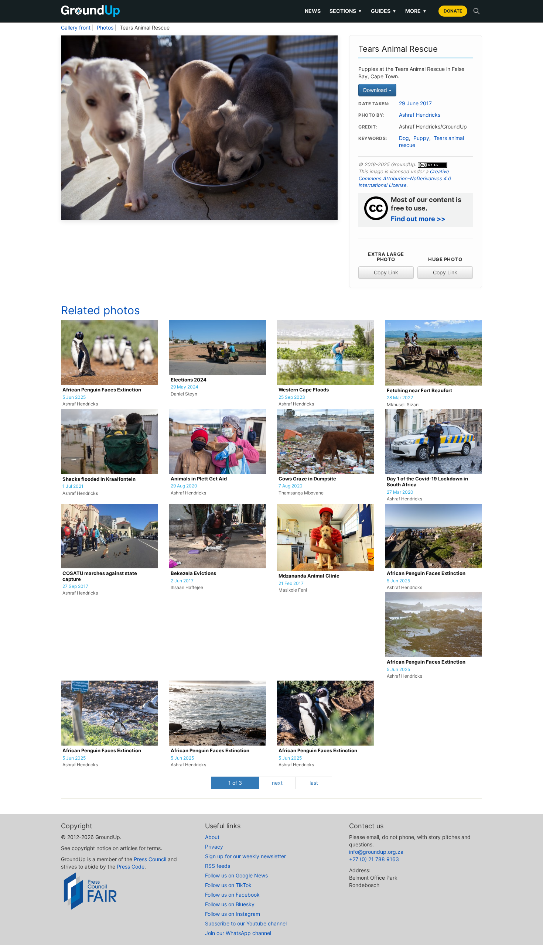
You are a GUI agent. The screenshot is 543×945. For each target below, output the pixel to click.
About (212, 837)
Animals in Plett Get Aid (199, 479)
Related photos (100, 310)
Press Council (150, 859)
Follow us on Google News (236, 875)
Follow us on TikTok (228, 885)
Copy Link (386, 272)
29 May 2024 (184, 387)
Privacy (214, 846)
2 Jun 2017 (182, 580)
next (277, 783)
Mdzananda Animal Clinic (309, 576)
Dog (404, 138)
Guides (383, 11)
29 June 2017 (415, 103)
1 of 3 (235, 783)
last (314, 783)
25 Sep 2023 (292, 397)
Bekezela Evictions (193, 573)
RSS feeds (217, 866)
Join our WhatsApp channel (238, 933)
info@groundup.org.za (376, 852)
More (416, 11)
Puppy (421, 138)
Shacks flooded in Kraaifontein (99, 479)
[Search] (476, 11)
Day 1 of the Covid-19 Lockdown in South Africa (427, 481)
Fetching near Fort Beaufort (419, 390)
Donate (453, 11)
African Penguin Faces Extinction (101, 390)
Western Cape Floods (304, 390)
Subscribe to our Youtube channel (246, 923)
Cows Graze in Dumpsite (307, 479)
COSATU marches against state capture (99, 576)
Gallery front (75, 28)
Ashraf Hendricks (419, 115)
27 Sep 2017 (75, 586)
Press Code (130, 866)
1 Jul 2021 (72, 486)
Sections (345, 11)
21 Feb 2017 (291, 583)
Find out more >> (418, 219)
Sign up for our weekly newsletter (245, 856)
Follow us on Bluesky (230, 904)
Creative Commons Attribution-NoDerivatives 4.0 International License (404, 178)
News (313, 11)
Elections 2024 (188, 380)
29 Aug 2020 (184, 486)
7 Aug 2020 (291, 486)
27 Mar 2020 (400, 492)
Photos (105, 28)
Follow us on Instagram (232, 914)
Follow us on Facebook (232, 894)
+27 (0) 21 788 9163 (374, 859)
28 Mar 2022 (400, 397)
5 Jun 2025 (74, 397)
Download (376, 90)
